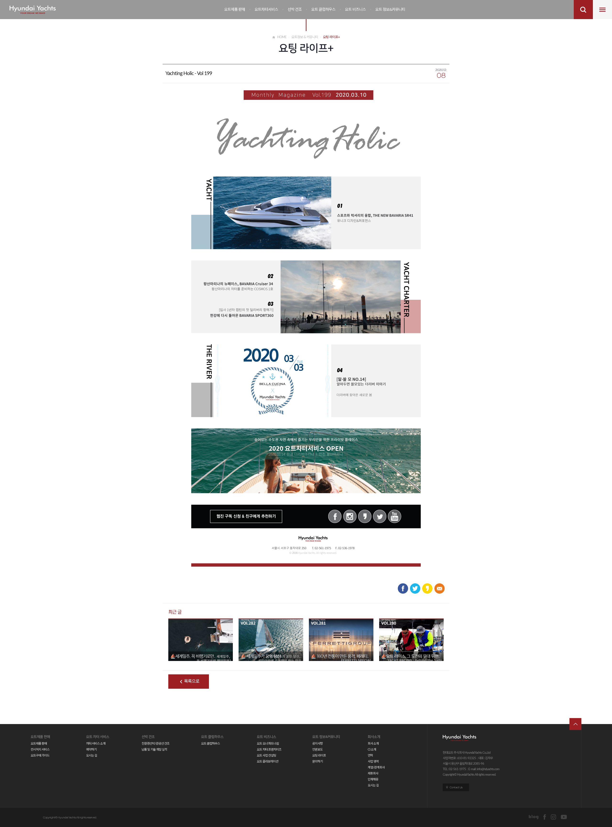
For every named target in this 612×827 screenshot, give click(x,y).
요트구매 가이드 (40, 755)
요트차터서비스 (266, 9)
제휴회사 (373, 773)
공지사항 (317, 743)
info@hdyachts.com (488, 769)
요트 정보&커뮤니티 (390, 9)
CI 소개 (372, 749)
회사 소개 (373, 743)
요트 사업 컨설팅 (266, 755)
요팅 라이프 (319, 755)
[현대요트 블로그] (533, 817)
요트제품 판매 (234, 9)
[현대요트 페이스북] (544, 817)
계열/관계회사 (376, 767)
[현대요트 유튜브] (564, 817)
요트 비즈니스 (355, 9)
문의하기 (317, 761)
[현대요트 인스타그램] (553, 817)
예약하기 (91, 749)
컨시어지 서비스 (40, 749)
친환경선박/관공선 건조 (155, 743)
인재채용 (373, 779)
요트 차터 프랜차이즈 (269, 749)
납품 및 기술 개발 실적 (154, 749)
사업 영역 (373, 761)
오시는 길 (91, 755)
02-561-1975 (457, 769)
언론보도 (317, 749)
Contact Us (455, 787)
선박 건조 (295, 9)
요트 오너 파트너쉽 (268, 743)
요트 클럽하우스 (323, 9)
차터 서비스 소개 (95, 743)
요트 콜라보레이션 (267, 761)
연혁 (370, 755)
